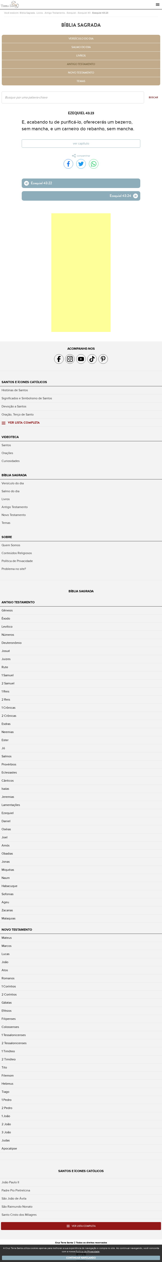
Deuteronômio (12, 643)
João (5, 962)
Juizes (6, 659)
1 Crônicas (8, 708)
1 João (6, 1116)
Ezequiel (71, 12)
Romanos (8, 978)
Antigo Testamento (55, 12)
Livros (40, 12)
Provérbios (9, 764)
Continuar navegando (81, 1258)
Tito (4, 1067)
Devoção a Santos (14, 406)
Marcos (6, 946)
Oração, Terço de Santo (18, 415)
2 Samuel (8, 683)
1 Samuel (8, 675)
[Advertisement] (81, 272)
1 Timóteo (8, 1051)
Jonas (6, 862)
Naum (6, 878)
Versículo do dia (81, 39)
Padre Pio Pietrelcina (16, 1190)
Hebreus (7, 1084)
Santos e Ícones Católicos (24, 382)
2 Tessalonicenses (14, 1043)
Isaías (5, 789)
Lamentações (11, 805)
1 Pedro (6, 1100)
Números (8, 635)
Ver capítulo (81, 143)
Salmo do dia (81, 47)
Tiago (5, 1092)
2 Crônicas (9, 716)
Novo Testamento (81, 73)
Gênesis (7, 610)
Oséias (6, 829)
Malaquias (8, 918)
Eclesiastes (9, 773)
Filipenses (9, 1019)
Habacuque (9, 886)
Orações (7, 453)
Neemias (8, 732)
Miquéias (8, 870)
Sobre (7, 537)
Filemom (8, 1076)
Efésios (6, 1011)
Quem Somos (11, 545)
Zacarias (7, 910)
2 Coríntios (9, 995)
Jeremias (8, 797)
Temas (81, 81)
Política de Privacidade (17, 561)
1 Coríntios (9, 986)
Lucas (5, 954)
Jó (3, 748)
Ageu (5, 902)
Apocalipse (9, 1149)
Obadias (7, 854)
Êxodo (6, 619)
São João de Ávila (14, 1199)
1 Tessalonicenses (14, 1035)
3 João (6, 1132)
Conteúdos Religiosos (17, 553)
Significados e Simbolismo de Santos (27, 398)
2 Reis (6, 700)
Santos (6, 445)
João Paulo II (10, 1182)
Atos (5, 970)
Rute (5, 667)
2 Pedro (7, 1108)
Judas (6, 1140)
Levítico (7, 627)
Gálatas (7, 1003)
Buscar (153, 97)
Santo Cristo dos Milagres (19, 1215)
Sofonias (7, 894)
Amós (5, 845)
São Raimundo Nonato (17, 1207)
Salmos (6, 756)
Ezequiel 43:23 (100, 12)
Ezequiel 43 (84, 12)
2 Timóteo (9, 1059)
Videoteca (10, 437)
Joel (5, 837)
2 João (6, 1124)
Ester (5, 740)
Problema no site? (14, 569)
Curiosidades (11, 461)
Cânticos (8, 781)
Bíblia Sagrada (27, 12)
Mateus (7, 938)
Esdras (6, 724)
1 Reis (5, 691)
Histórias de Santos (15, 390)
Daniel (6, 821)
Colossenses (10, 1027)
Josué (6, 651)
